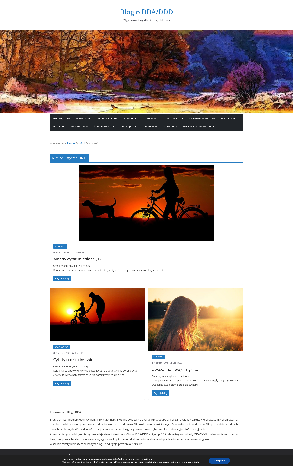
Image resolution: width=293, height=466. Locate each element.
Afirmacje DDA (61, 118)
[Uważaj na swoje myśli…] (195, 319)
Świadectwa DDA (104, 126)
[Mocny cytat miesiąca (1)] (146, 203)
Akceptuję (219, 460)
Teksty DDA (228, 118)
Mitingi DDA (148, 118)
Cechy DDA (129, 118)
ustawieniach (191, 462)
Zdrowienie (149, 126)
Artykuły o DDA (107, 118)
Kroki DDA (59, 126)
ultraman (80, 252)
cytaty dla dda (61, 347)
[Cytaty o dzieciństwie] (97, 314)
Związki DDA (169, 126)
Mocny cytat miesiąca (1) (77, 259)
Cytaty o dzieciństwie (73, 359)
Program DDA (79, 126)
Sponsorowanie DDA (202, 118)
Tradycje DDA (128, 126)
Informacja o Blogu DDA (198, 126)
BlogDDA (79, 352)
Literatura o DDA (173, 118)
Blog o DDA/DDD (146, 11)
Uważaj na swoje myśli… (175, 369)
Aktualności (84, 118)
